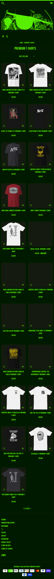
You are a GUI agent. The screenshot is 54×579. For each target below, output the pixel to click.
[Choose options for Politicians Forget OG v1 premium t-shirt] (23, 489)
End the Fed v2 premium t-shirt (40, 413)
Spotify (3, 536)
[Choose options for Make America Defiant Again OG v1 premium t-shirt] (50, 85)
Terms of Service (7, 549)
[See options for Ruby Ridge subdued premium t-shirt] (4, 205)
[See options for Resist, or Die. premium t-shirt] (31, 244)
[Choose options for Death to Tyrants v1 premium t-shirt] (23, 126)
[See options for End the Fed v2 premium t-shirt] (31, 407)
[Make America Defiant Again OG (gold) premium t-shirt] (13, 357)
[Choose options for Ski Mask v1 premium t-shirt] (50, 448)
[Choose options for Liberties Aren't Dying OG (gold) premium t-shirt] (50, 164)
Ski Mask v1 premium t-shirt (40, 454)
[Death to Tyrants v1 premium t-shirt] (13, 116)
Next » (29, 508)
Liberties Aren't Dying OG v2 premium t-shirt (13, 414)
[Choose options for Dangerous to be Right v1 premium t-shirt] (50, 326)
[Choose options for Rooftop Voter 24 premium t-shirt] (23, 164)
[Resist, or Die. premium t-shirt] (40, 234)
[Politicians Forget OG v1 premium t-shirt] (13, 479)
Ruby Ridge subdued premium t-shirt (13, 210)
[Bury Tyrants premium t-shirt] (40, 195)
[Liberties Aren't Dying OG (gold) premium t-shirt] (40, 154)
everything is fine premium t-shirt (40, 131)
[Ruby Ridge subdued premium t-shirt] (13, 195)
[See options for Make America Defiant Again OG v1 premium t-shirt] (31, 85)
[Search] (2, 3)
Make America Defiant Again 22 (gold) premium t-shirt (13, 291)
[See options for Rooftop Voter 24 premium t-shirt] (4, 164)
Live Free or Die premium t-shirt (13, 331)
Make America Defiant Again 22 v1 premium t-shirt (13, 91)
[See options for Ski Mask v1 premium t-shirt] (31, 448)
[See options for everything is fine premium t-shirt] (31, 126)
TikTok (3, 532)
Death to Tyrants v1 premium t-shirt (13, 131)
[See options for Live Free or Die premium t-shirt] (4, 326)
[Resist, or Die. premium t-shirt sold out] (50, 244)
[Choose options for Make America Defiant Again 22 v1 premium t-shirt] (23, 85)
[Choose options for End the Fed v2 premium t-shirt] (50, 407)
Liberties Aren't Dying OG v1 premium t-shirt (40, 291)
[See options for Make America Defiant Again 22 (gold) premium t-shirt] (4, 285)
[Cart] (51, 3)
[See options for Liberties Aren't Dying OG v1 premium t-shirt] (31, 285)
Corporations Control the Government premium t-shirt (40, 373)
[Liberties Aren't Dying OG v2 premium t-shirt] (13, 398)
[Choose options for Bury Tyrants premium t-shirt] (50, 205)
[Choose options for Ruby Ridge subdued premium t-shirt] (23, 205)
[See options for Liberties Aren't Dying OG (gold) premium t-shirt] (31, 164)
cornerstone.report (8, 523)
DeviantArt (5, 539)
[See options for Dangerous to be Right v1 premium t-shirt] (31, 326)
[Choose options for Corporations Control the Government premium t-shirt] (50, 367)
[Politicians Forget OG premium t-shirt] (13, 234)
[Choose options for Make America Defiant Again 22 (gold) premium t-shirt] (23, 285)
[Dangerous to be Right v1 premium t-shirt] (40, 316)
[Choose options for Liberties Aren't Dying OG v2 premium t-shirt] (23, 407)
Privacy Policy (6, 542)
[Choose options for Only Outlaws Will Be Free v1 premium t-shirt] (23, 448)
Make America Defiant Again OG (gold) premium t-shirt (13, 373)
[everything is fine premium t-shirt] (40, 116)
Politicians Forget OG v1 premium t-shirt (13, 496)
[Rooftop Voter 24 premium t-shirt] (13, 154)
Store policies (6, 545)
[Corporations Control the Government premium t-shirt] (40, 357)
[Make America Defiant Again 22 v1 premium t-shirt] (13, 75)
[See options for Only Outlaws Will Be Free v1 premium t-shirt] (4, 448)
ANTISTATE (26, 567)
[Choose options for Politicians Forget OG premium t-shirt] (23, 244)
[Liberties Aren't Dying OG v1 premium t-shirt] (40, 275)
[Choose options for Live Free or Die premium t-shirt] (23, 326)
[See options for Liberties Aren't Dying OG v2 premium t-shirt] (4, 407)
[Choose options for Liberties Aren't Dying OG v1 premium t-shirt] (50, 285)
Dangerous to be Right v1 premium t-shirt (41, 332)
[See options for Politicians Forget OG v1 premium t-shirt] (4, 489)
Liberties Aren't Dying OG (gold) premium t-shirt (40, 170)
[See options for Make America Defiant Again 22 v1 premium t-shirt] (4, 85)
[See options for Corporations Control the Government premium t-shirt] (31, 367)
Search (3, 519)
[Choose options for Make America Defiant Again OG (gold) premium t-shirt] (23, 367)
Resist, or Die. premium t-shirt (41, 249)
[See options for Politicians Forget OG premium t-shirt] (4, 244)
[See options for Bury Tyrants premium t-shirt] (31, 205)
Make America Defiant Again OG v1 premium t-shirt (40, 91)
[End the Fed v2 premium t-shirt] (40, 398)
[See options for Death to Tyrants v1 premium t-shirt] (4, 126)
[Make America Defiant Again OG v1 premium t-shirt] (40, 75)
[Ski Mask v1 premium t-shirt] (40, 438)
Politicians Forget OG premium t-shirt (13, 250)
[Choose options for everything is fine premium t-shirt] (50, 126)
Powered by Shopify (35, 567)
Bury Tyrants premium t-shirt (40, 210)
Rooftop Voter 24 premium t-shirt (13, 170)
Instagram (4, 526)
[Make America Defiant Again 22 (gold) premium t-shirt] (13, 275)
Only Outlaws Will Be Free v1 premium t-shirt (13, 455)
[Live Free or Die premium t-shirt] (13, 316)
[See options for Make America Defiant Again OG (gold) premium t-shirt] (4, 367)
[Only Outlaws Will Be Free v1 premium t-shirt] (13, 438)
